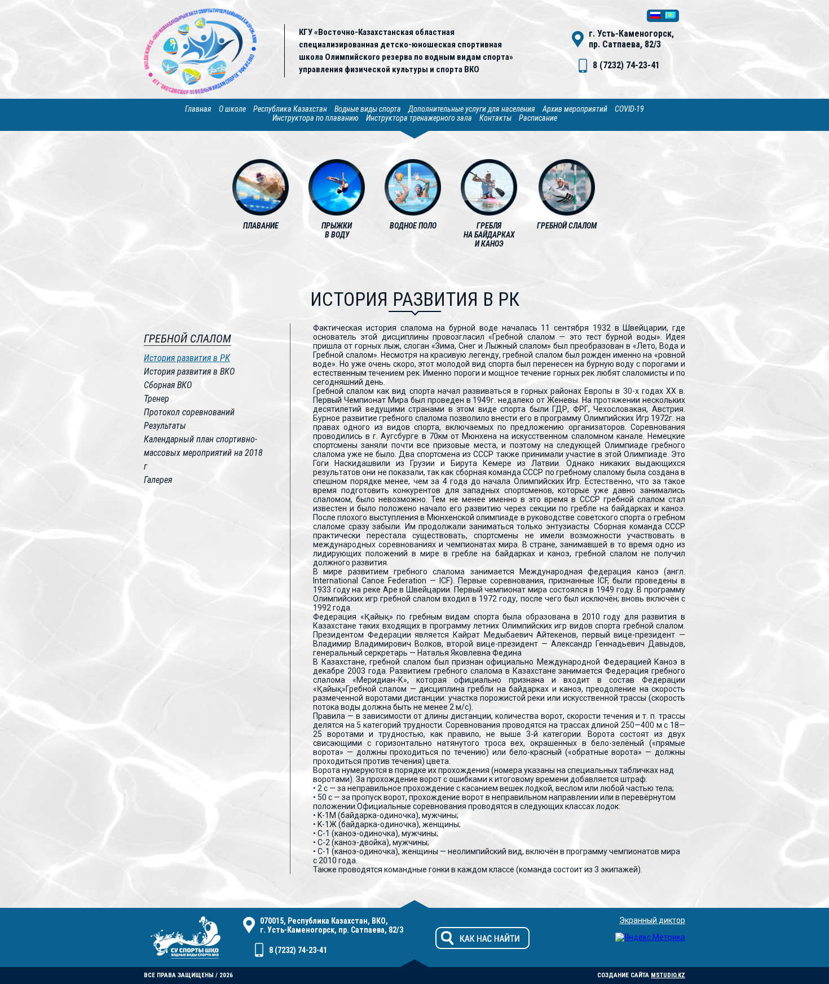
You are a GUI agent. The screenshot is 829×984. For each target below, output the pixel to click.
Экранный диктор (652, 920)
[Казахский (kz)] (670, 15)
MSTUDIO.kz (668, 975)
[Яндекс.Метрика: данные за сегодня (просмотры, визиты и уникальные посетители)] (650, 937)
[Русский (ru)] (655, 15)
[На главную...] (200, 91)
